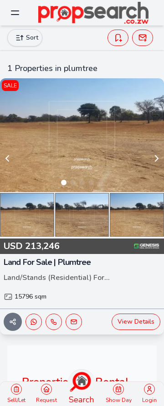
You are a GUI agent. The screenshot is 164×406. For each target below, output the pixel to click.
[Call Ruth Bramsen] (54, 322)
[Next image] (156, 158)
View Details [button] (136, 321)
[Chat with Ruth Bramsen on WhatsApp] (34, 322)
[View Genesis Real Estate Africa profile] (146, 246)
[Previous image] (7, 158)
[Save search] (118, 38)
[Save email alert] (142, 38)
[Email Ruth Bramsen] (74, 322)
